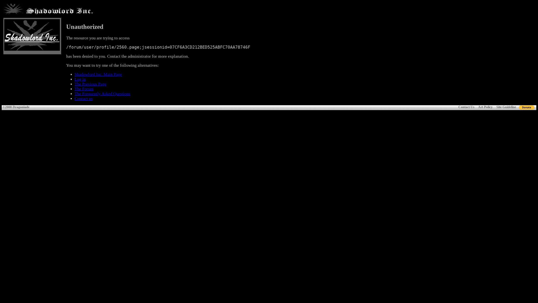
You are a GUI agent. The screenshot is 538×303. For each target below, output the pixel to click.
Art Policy (485, 107)
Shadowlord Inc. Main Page (98, 74)
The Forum (84, 88)
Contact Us (466, 107)
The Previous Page (90, 84)
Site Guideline (506, 107)
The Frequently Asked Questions (102, 93)
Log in (80, 79)
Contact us (84, 98)
